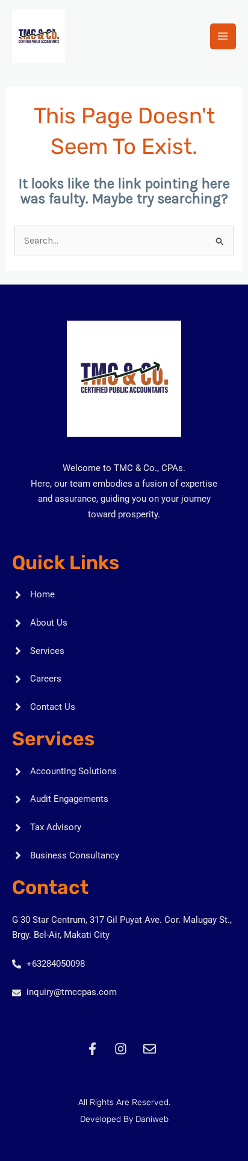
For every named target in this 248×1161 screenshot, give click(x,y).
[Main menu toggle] (223, 36)
